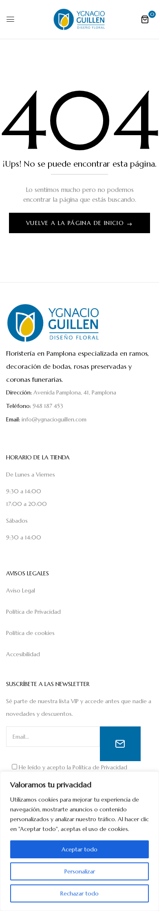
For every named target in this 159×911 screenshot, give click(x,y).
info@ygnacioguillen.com (54, 419)
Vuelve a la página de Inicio (76, 223)
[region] (79, 841)
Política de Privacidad (100, 767)
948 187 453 (48, 406)
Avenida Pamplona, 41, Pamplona (74, 392)
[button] (145, 19)
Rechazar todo (79, 893)
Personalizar (79, 871)
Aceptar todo (79, 849)
